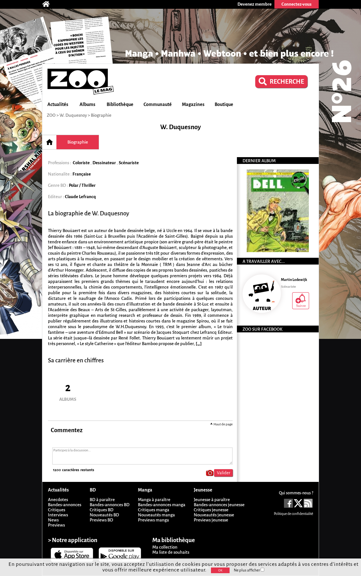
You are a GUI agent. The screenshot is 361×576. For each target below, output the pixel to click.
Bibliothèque (120, 104)
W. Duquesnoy (73, 115)
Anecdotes (58, 499)
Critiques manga (153, 509)
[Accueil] (48, 4)
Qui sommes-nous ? (296, 493)
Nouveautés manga (156, 514)
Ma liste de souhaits (170, 552)
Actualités (57, 104)
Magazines (193, 104)
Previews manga (153, 519)
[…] (199, 343)
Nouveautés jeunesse (214, 514)
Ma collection (164, 547)
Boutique (224, 104)
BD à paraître (102, 499)
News (53, 519)
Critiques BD (101, 509)
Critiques (56, 509)
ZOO (51, 115)
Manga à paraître (154, 499)
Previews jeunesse (211, 519)
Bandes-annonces (64, 504)
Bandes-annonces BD (109, 504)
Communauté (158, 104)
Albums (87, 104)
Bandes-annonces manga (161, 504)
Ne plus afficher (247, 570)
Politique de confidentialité (293, 514)
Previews (56, 525)
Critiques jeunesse (211, 509)
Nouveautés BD (104, 514)
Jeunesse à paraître (212, 499)
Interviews (58, 514)
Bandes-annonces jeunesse (219, 504)
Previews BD (101, 519)
